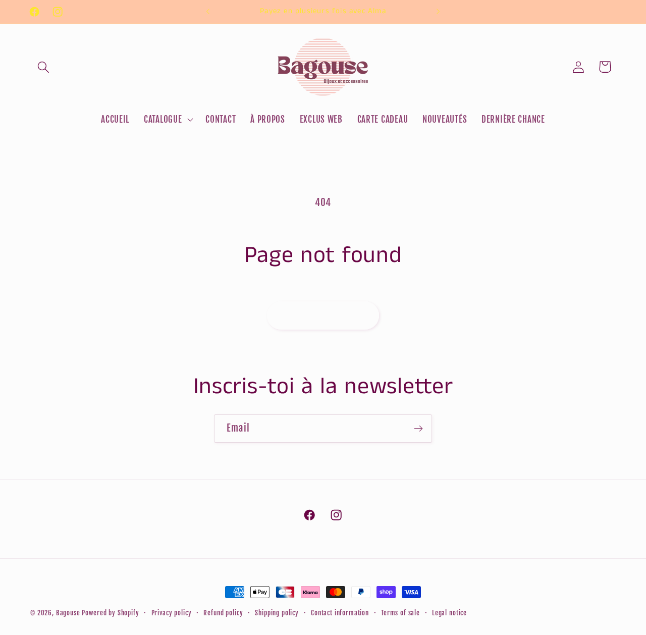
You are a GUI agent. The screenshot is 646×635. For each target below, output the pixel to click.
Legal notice (449, 613)
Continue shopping (322, 315)
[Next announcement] (438, 11)
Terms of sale (400, 613)
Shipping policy (277, 613)
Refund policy (223, 613)
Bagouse (68, 613)
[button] (43, 67)
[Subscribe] (418, 428)
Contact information (340, 613)
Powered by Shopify (110, 613)
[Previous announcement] (208, 11)
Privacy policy (171, 613)
